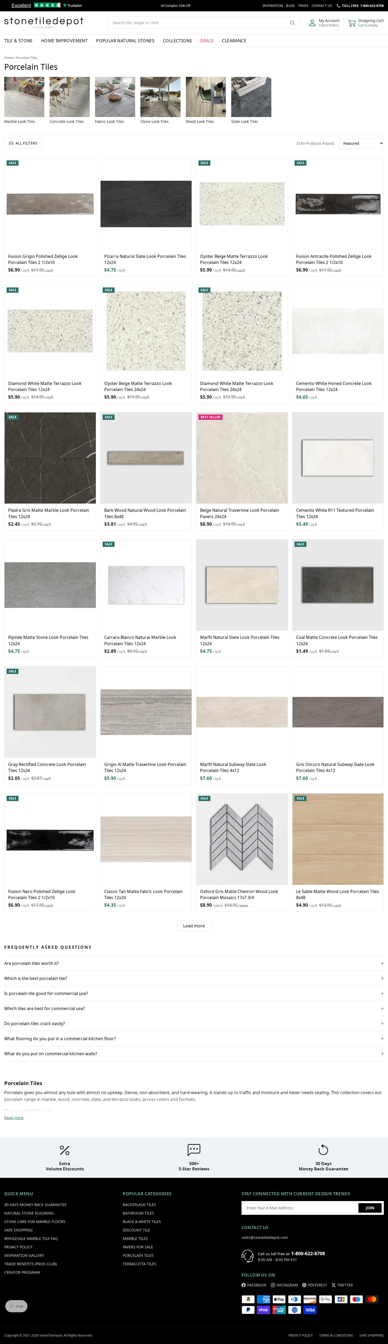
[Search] (295, 23)
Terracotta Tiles (139, 1263)
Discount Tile (136, 1230)
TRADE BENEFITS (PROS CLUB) (30, 1263)
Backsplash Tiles (139, 1204)
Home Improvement (64, 41)
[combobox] (204, 23)
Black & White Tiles (142, 1221)
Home (8, 57)
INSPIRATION (273, 5)
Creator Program (22, 1272)
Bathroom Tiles (138, 1213)
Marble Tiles (135, 1238)
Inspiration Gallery (24, 1255)
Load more (194, 926)
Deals (207, 41)
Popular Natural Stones (125, 41)
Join (370, 1207)
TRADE (303, 5)
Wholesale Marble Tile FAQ (31, 1238)
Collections (177, 41)
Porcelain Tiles (138, 1255)
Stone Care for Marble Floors (34, 1221)
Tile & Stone (18, 41)
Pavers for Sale (138, 1246)
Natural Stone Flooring (29, 1213)
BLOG (290, 5)
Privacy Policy (18, 1246)
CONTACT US (322, 5)
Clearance (234, 41)
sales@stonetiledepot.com (265, 1237)
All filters (26, 143)
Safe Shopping (18, 1230)
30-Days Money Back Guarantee (35, 1204)
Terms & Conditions (336, 1335)
